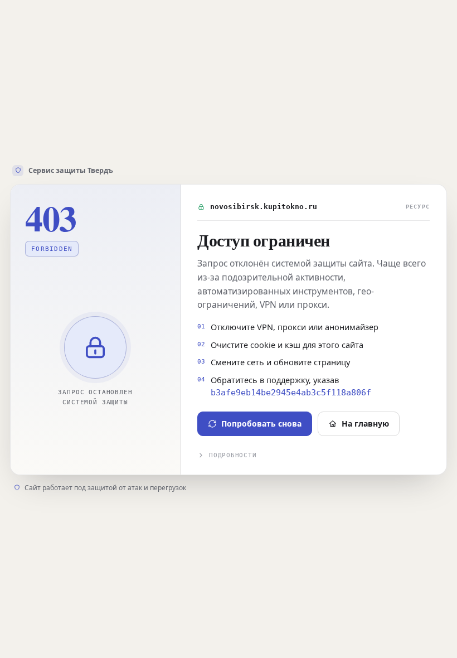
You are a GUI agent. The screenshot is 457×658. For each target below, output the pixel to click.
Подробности (232, 455)
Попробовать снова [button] (261, 423)
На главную (365, 423)
